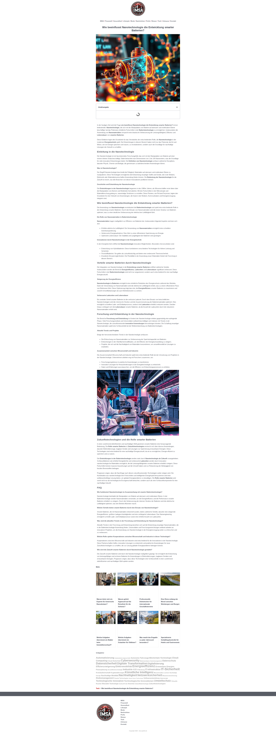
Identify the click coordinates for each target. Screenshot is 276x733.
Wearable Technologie (110, 684)
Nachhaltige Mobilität (109, 675)
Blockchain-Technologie (160, 658)
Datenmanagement (156, 661)
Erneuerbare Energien (164, 667)
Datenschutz (169, 660)
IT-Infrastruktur (153, 669)
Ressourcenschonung (169, 675)
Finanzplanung (101, 670)
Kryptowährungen (117, 673)
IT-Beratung (141, 670)
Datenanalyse (145, 661)
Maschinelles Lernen (161, 673)
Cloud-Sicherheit (114, 661)
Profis (148, 21)
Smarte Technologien (121, 678)
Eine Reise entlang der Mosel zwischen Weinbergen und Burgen (170, 601)
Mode (133, 21)
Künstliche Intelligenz (139, 672)
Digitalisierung (156, 663)
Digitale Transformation (132, 663)
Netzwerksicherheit (149, 675)
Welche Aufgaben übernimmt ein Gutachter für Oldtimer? (127, 640)
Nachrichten (140, 21)
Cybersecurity (130, 660)
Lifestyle (126, 21)
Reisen (154, 21)
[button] (177, 107)
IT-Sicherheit (170, 669)
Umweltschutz (162, 680)
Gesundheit (117, 21)
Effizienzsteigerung (105, 666)
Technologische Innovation (110, 681)
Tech (159, 21)
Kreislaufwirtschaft (103, 673)
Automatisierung (105, 657)
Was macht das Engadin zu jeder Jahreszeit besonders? (149, 640)
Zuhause (166, 21)
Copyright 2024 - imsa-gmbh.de (138, 730)
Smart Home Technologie (136, 678)
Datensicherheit (106, 663)
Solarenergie (164, 678)
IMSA (102, 21)
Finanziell (108, 21)
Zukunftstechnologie (142, 684)
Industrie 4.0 (129, 669)
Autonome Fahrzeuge (140, 658)
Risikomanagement (105, 678)
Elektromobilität (123, 666)
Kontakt (173, 21)
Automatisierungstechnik (122, 658)
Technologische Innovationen (139, 681)
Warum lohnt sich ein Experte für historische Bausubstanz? (105, 601)
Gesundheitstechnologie (115, 670)
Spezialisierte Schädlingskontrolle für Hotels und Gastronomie (170, 640)
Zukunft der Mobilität (127, 684)
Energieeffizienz (143, 666)
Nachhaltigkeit (128, 675)
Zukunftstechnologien (157, 684)
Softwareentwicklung (152, 678)
